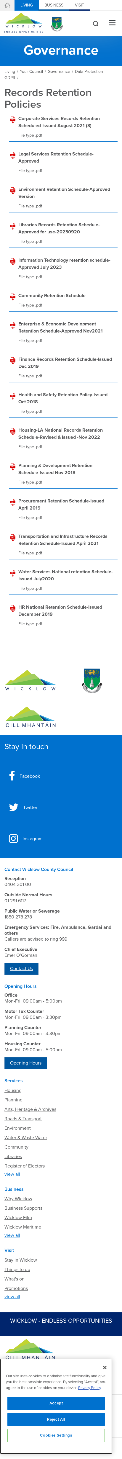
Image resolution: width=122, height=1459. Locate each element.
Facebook (30, 776)
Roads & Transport (23, 1119)
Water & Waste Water (25, 1138)
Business (53, 5)
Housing (13, 1090)
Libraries (13, 1157)
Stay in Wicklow (20, 1260)
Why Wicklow (18, 1199)
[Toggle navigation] (112, 23)
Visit (79, 5)
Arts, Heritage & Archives (30, 1109)
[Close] (104, 1367)
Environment (17, 1128)
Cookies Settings (56, 1435)
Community (16, 1147)
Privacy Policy (89, 1388)
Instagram (33, 839)
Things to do (17, 1270)
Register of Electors (24, 1166)
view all (12, 1174)
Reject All (56, 1419)
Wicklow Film (18, 1218)
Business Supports (23, 1208)
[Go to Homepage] (30, 681)
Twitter (30, 807)
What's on (14, 1279)
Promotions (16, 1288)
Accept (56, 1403)
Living (26, 5)
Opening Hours (25, 1063)
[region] (56, 1406)
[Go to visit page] (91, 681)
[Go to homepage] (30, 717)
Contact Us (21, 969)
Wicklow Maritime (22, 1227)
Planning (13, 1100)
